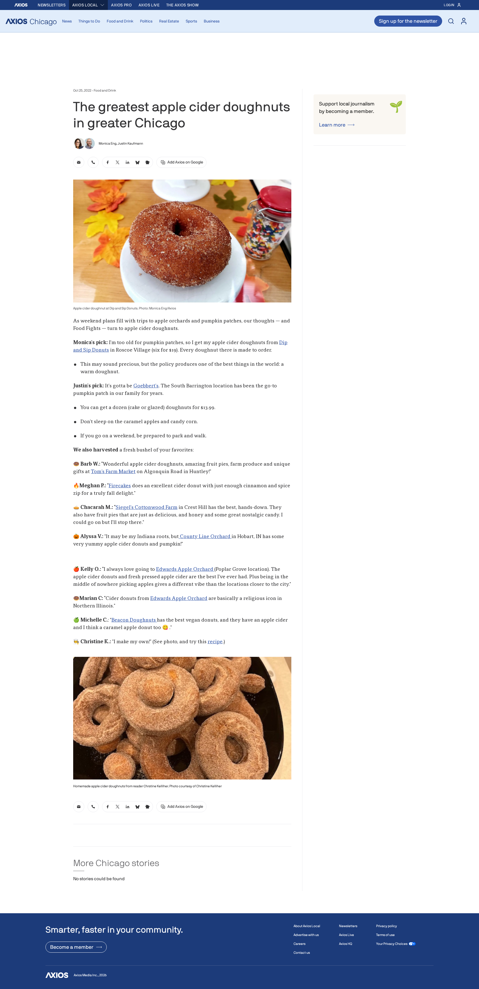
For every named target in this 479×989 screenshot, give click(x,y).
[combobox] (88, 5)
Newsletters (52, 5)
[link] (78, 162)
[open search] (451, 21)
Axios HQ (345, 943)
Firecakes (120, 485)
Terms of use (385, 935)
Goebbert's (146, 386)
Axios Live (149, 5)
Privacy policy (386, 926)
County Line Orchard (205, 536)
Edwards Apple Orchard (185, 569)
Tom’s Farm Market (113, 471)
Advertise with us (306, 935)
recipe (215, 641)
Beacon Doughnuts (134, 620)
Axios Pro (121, 5)
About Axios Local (307, 926)
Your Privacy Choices (391, 943)
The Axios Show (182, 5)
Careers (299, 943)
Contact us (302, 952)
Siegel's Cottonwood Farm (146, 507)
